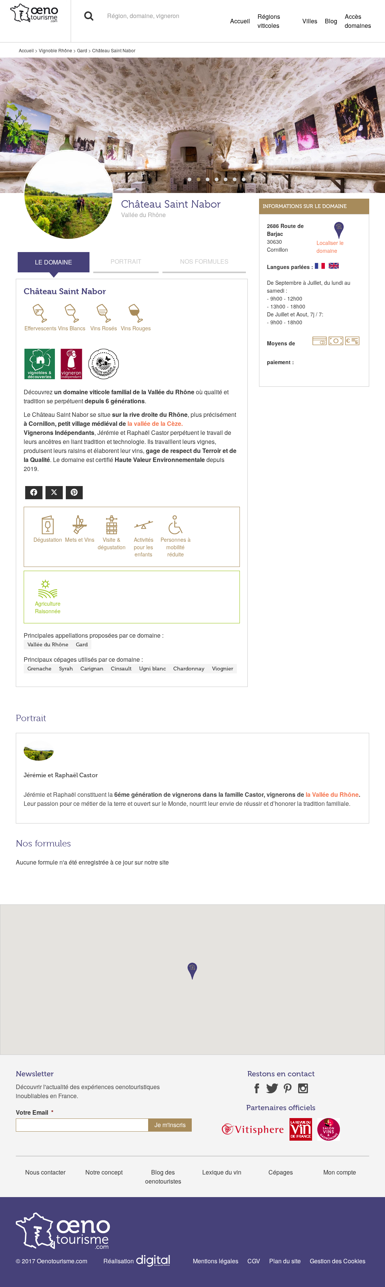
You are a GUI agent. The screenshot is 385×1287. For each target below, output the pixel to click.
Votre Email (34, 1113)
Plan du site (285, 1261)
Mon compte (339, 1172)
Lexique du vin (221, 1172)
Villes (309, 21)
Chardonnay (189, 669)
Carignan (91, 669)
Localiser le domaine (330, 246)
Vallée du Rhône (47, 644)
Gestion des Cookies (337, 1261)
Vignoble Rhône (55, 50)
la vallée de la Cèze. (155, 423)
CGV (253, 1261)
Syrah (66, 669)
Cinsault (121, 669)
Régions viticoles (269, 21)
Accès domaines (358, 21)
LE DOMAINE (53, 262)
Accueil (240, 21)
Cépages (280, 1172)
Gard (82, 50)
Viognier (222, 669)
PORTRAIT (126, 261)
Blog (331, 21)
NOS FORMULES (204, 261)
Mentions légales (215, 1261)
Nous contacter (45, 1172)
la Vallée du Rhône (332, 794)
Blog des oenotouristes (163, 1176)
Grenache (39, 669)
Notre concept (104, 1172)
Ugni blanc (152, 669)
